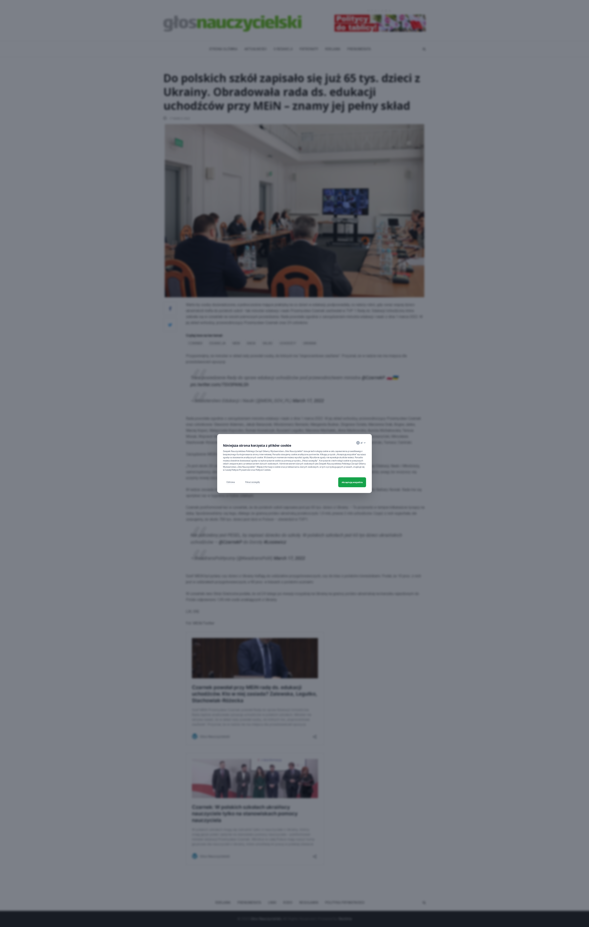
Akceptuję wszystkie (352, 482)
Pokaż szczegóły (252, 482)
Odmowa (230, 482)
